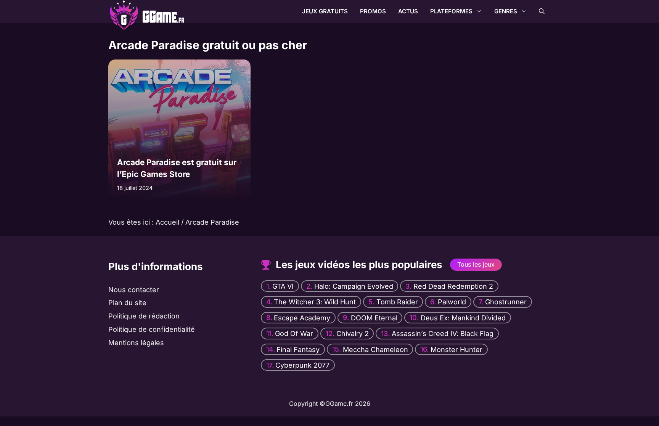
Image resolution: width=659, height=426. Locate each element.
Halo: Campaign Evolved (353, 286)
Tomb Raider (397, 302)
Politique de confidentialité (151, 329)
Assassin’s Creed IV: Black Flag (442, 334)
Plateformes (451, 11)
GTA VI (283, 286)
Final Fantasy (298, 349)
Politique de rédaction (144, 316)
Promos (373, 11)
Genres (505, 11)
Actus (408, 11)
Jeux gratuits (325, 11)
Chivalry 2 (352, 334)
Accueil (167, 222)
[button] (542, 11)
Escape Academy (302, 318)
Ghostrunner (506, 302)
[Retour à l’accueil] (137, 11)
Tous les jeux (476, 264)
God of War (294, 334)
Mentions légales (136, 343)
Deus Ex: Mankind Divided (463, 318)
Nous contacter (133, 290)
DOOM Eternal (374, 318)
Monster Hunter (456, 349)
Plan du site (127, 303)
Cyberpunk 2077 (302, 365)
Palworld (452, 302)
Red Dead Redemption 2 (453, 286)
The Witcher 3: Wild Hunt (315, 302)
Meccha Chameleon (375, 349)
